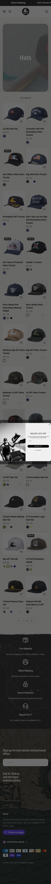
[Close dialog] (49, 424)
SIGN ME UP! (38, 446)
